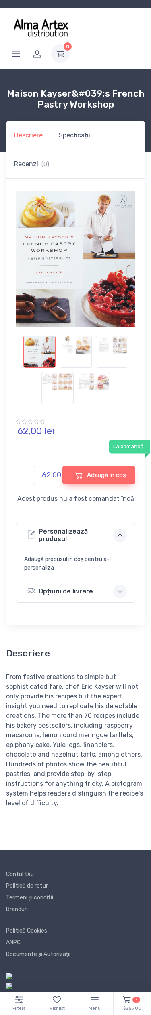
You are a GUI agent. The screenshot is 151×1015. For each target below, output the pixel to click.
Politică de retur (27, 885)
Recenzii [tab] (31, 164)
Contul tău (20, 874)
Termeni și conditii (29, 897)
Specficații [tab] (74, 135)
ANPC (13, 942)
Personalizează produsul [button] (63, 535)
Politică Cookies (26, 930)
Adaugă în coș (105, 475)
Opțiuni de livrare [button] (66, 591)
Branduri (17, 909)
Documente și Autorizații (38, 954)
